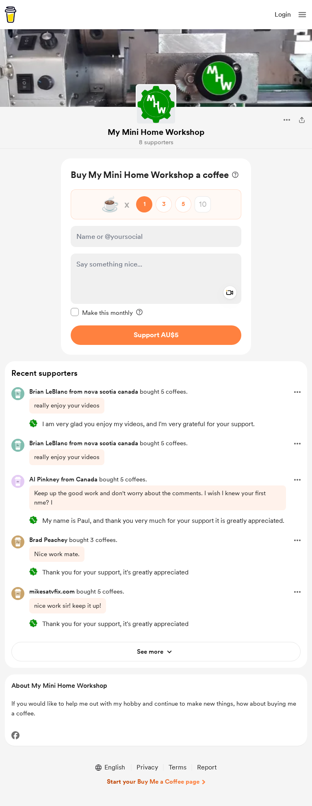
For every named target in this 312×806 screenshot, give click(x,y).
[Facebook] (15, 735)
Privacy (147, 767)
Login (283, 14)
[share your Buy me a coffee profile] (302, 119)
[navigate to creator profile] (156, 104)
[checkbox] (102, 312)
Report (207, 767)
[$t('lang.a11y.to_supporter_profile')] (33, 423)
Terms (177, 767)
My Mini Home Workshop (156, 132)
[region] (156, 256)
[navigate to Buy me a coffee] (10, 14)
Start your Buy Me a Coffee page (153, 781)
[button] (302, 15)
